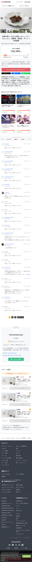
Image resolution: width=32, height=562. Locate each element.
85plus (6, 306)
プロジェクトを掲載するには (8, 5)
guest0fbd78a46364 (9, 217)
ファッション (4, 455)
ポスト (7, 73)
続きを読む (27, 240)
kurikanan (7, 143)
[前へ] (2, 18)
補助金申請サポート (6, 527)
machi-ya (3, 524)
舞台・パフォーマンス (20, 462)
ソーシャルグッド (5, 465)
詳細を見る (4, 388)
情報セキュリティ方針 (20, 525)
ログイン (21, 2)
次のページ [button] (20, 317)
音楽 (17, 448)
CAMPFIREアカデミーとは (7, 484)
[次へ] (30, 18)
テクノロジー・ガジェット (7, 446)
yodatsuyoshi (7, 267)
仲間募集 (22, 139)
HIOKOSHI (4, 520)
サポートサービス (19, 487)
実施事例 (18, 489)
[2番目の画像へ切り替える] (10, 31)
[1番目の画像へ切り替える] (3, 31)
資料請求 (3, 476)
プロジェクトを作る (6, 474)
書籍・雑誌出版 (19, 458)
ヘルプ (17, 508)
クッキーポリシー (19, 533)
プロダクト (4, 448)
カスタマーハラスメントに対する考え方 (23, 531)
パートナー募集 (24, 548)
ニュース (18, 505)
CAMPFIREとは (19, 501)
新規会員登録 (27, 2)
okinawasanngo (7, 43)
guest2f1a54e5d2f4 (9, 151)
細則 (17, 518)
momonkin (7, 286)
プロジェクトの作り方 (6, 489)
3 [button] (15, 317)
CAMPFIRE (4, 501)
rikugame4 (7, 192)
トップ (2, 438)
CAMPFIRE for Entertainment (8, 510)
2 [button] (12, 317)
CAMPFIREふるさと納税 (7, 515)
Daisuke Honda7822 (9, 244)
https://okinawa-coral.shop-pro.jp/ (13, 355)
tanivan (6, 201)
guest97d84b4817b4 (9, 176)
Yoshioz (6, 251)
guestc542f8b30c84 (9, 169)
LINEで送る (26, 73)
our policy (6, 560)
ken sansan (7, 225)
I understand (26, 556)
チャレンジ (18, 450)
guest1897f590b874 (9, 161)
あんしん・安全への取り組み (22, 503)
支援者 (16, 139)
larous (6, 278)
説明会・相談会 (19, 484)
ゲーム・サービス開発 (6, 458)
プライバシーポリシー (20, 520)
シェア (16, 73)
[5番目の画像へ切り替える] (29, 31)
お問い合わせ (19, 510)
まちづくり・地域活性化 (19, 43)
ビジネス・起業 (5, 460)
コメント (29, 139)
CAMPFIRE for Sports (6, 512)
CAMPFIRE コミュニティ (7, 503)
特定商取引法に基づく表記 (21, 523)
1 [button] (9, 317)
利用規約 (18, 516)
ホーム (2, 139)
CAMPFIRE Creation (6, 505)
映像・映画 (18, 455)
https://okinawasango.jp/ (11, 353)
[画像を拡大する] (14, 384)
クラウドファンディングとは (8, 487)
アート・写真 (4, 462)
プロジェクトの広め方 (6, 492)
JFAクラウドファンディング (7, 522)
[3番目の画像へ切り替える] (16, 31)
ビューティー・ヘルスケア (21, 460)
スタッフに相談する (20, 474)
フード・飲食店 (5, 450)
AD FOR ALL (4, 517)
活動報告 (9, 139)
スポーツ (18, 453)
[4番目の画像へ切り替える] (22, 31)
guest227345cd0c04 (9, 233)
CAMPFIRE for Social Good (7, 508)
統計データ (18, 492)
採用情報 (16, 548)
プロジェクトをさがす (10, 438)
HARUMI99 (7, 184)
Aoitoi (6, 209)
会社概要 (8, 548)
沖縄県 (28, 43)
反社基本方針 (19, 527)
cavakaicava (7, 297)
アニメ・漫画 (4, 453)
